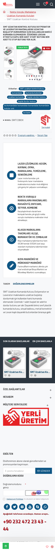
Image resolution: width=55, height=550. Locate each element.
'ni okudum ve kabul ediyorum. (28, 499)
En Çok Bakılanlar (43, 341)
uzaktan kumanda (16, 97)
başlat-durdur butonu (36, 97)
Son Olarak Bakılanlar (16, 341)
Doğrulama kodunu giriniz (12, 485)
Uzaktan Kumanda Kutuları (20, 15)
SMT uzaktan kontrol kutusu (32, 88)
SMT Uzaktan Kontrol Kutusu (14, 372)
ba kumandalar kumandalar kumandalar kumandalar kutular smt (26, 107)
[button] (27, 76)
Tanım (6, 283)
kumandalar (17, 93)
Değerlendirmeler (23, 283)
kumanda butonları (34, 93)
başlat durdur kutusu (27, 101)
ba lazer (26, 112)
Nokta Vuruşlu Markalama (23, 12)
